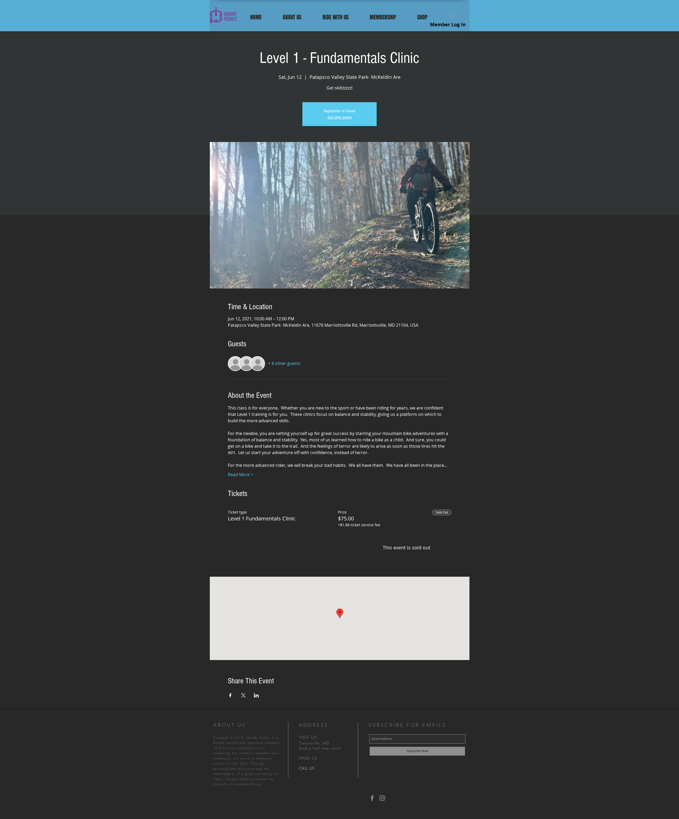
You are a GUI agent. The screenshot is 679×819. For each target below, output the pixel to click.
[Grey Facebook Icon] (372, 798)
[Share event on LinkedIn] (256, 695)
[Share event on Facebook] (230, 695)
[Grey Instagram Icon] (382, 798)
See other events (340, 117)
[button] (292, 16)
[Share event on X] (243, 695)
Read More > (240, 474)
